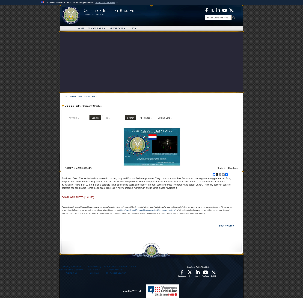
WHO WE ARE (95, 28)
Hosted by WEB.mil (131, 291)
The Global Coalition (116, 273)
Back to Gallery (226, 225)
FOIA (133, 266)
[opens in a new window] (182, 273)
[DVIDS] (213, 272)
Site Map (94, 273)
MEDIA (133, 28)
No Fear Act (94, 269)
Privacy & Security (72, 266)
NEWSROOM (116, 28)
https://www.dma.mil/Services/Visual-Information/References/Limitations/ (147, 210)
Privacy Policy (94, 266)
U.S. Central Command (116, 266)
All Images (145, 117)
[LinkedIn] (198, 273)
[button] (106, 2)
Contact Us (71, 273)
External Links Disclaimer (71, 269)
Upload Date (164, 117)
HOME (81, 28)
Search (95, 117)
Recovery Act (115, 269)
